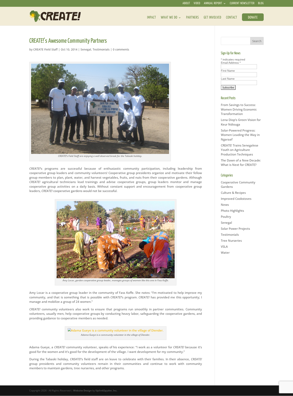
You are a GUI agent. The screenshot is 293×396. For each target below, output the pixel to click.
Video (197, 3)
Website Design (82, 390)
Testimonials (101, 49)
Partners (192, 17)
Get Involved (212, 17)
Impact (151, 17)
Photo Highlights (232, 211)
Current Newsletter (242, 3)
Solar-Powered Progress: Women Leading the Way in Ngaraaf (240, 134)
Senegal (86, 49)
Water (225, 252)
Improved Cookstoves (236, 199)
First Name (228, 70)
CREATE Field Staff (45, 49)
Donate (253, 17)
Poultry (226, 217)
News (225, 205)
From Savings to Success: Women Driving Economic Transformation (239, 109)
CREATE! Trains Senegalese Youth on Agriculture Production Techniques (239, 149)
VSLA (224, 246)
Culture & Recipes (233, 193)
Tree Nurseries (231, 241)
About (186, 3)
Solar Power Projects (235, 229)
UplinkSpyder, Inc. (106, 390)
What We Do (169, 17)
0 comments (121, 49)
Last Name (228, 78)
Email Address (231, 62)
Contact (231, 17)
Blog (261, 3)
